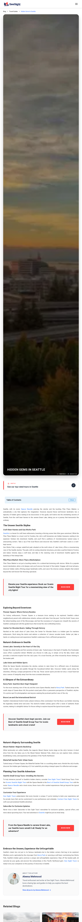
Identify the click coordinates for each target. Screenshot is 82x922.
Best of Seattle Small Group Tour (60, 782)
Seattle (6, 533)
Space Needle (27, 509)
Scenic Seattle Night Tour (16, 782)
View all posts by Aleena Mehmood (35, 890)
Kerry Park (60, 688)
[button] (76, 4)
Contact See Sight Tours (67, 799)
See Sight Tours (54, 779)
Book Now (65, 587)
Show (72, 500)
